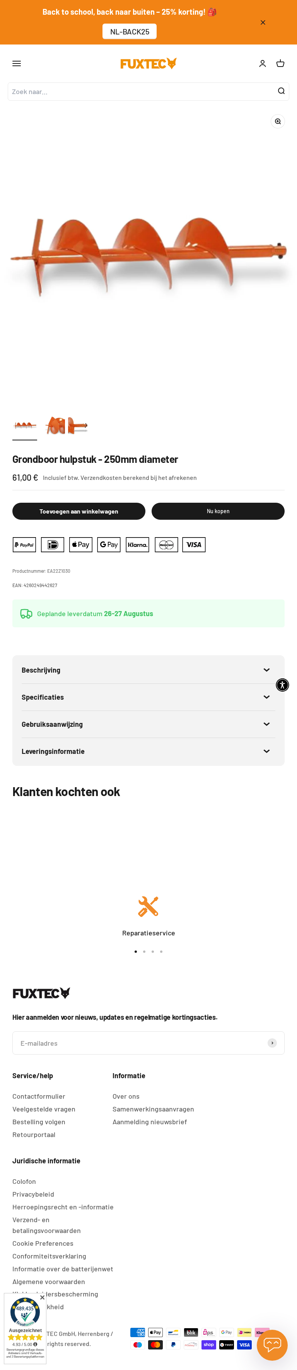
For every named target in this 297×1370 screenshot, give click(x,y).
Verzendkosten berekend (114, 477)
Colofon (24, 1181)
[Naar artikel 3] (80, 426)
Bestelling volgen (38, 1121)
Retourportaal (33, 1134)
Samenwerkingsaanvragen (153, 1109)
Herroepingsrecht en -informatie (63, 1206)
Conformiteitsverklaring (49, 1256)
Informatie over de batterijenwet (62, 1268)
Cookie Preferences (42, 1243)
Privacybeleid (33, 1194)
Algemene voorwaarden (48, 1281)
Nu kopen (218, 511)
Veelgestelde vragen (43, 1109)
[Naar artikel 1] (24, 426)
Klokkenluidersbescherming (55, 1294)
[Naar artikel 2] (52, 426)
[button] (282, 685)
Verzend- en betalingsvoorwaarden (46, 1225)
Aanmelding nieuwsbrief (150, 1121)
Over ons (126, 1096)
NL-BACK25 (129, 31)
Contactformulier (38, 1096)
